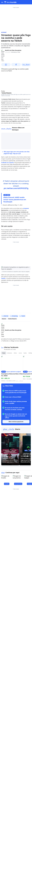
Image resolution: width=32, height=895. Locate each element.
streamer (26, 208)
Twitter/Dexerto (6, 93)
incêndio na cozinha (7, 162)
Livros (20, 353)
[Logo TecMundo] (10, 2)
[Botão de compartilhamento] (6, 64)
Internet (4, 32)
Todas (3, 353)
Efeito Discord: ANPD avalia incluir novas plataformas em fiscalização (14, 199)
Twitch (3, 278)
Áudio (25, 353)
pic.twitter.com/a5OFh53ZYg (16, 188)
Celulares (9, 353)
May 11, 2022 (18, 205)
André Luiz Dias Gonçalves (13, 50)
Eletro (15, 353)
